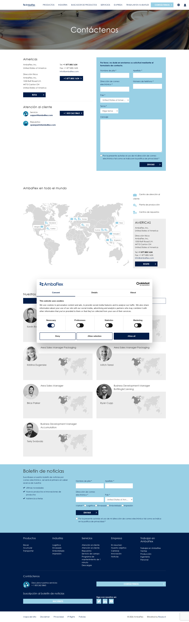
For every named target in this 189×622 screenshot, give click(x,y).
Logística (91, 505)
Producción (145, 554)
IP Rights (71, 617)
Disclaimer (45, 617)
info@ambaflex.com (69, 71)
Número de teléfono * (143, 81)
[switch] (80, 325)
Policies (82, 617)
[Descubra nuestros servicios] (185, 4)
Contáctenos (162, 5)
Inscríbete (58, 601)
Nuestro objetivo (118, 548)
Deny (57, 336)
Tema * (103, 106)
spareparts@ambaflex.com (43, 125)
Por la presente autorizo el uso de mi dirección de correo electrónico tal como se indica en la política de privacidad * (131, 157)
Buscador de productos (84, 5)
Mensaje (104, 117)
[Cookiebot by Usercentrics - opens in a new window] (138, 284)
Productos (48, 5)
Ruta (34, 95)
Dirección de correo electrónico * (109, 82)
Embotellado (115, 505)
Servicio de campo (91, 553)
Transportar (28, 551)
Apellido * (137, 70)
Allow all (131, 336)
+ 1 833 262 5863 (72, 113)
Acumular (27, 548)
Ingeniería (145, 557)
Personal (144, 559)
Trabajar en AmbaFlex (137, 5)
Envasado (102, 505)
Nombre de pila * (108, 70)
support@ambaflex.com (41, 115)
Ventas (143, 551)
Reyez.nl (162, 617)
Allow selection (94, 336)
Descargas (87, 565)
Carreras (115, 551)
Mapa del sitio (29, 617)
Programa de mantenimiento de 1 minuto (91, 559)
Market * (80, 505)
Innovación (116, 553)
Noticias (115, 556)
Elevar (26, 545)
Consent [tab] (56, 292)
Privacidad (59, 617)
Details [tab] (94, 292)
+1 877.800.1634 (71, 78)
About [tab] (133, 292)
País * (102, 95)
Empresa (118, 5)
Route (146, 264)
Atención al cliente (91, 545)
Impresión (128, 505)
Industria (62, 5)
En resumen (116, 545)
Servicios (105, 5)
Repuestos (86, 551)
